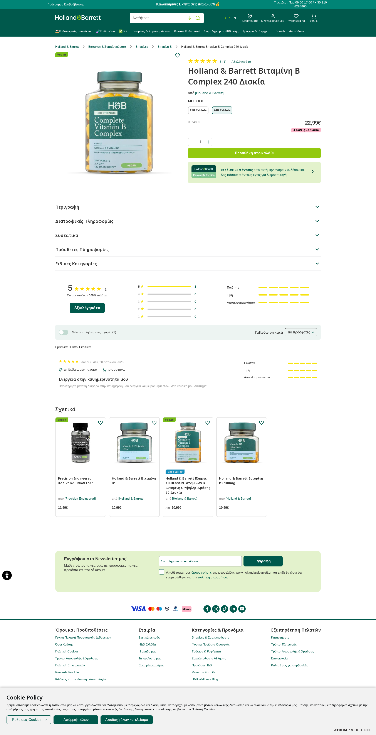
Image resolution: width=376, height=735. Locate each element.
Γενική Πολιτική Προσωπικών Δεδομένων (83, 637)
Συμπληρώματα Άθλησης (221, 31)
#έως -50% (206, 4)
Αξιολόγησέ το (241, 61)
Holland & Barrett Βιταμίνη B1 (134, 480)
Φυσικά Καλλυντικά (187, 31)
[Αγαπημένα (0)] (296, 17)
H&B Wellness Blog (205, 679)
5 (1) (223, 61)
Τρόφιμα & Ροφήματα (257, 31)
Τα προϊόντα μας (150, 658)
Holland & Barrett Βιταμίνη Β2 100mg (241, 480)
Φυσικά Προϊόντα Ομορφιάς (211, 644)
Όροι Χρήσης (64, 644)
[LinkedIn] (233, 609)
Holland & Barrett (67, 46)
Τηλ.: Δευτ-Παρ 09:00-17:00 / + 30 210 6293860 (300, 4)
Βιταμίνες (142, 46)
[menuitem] (74, 32)
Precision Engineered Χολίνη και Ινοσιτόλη (76, 480)
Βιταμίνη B (165, 46)
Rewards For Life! (204, 672)
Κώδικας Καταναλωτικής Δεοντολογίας (81, 679)
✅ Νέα (124, 31)
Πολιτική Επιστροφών (70, 665)
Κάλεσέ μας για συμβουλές (289, 665)
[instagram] (215, 609)
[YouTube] (241, 609)
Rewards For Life (67, 672)
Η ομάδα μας (147, 651)
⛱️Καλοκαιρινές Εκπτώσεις (73, 31)
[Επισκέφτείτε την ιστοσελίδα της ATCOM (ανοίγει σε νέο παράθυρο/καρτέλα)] (351, 730)
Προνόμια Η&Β (202, 665)
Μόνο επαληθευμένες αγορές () (94, 332)
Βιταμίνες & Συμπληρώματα (151, 31)
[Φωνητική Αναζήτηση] (189, 18)
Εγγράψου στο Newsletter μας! (96, 558)
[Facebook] (206, 609)
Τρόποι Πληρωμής (284, 644)
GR (227, 18)
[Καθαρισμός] (180, 18)
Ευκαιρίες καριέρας (151, 665)
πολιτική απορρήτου (212, 577)
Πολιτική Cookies (67, 651)
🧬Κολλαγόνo (105, 31)
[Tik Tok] (224, 609)
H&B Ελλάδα (147, 644)
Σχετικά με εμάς (149, 637)
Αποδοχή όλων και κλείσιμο (126, 719)
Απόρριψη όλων (76, 719)
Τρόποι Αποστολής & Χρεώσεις (76, 658)
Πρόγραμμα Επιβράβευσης (65, 4)
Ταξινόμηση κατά (269, 332)
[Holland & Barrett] (209, 93)
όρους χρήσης (201, 572)
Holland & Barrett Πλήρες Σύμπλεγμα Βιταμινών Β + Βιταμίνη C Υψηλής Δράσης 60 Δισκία (188, 485)
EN (234, 18)
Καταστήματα (280, 637)
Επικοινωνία (279, 658)
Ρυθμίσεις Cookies (26, 719)
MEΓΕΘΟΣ (196, 101)
